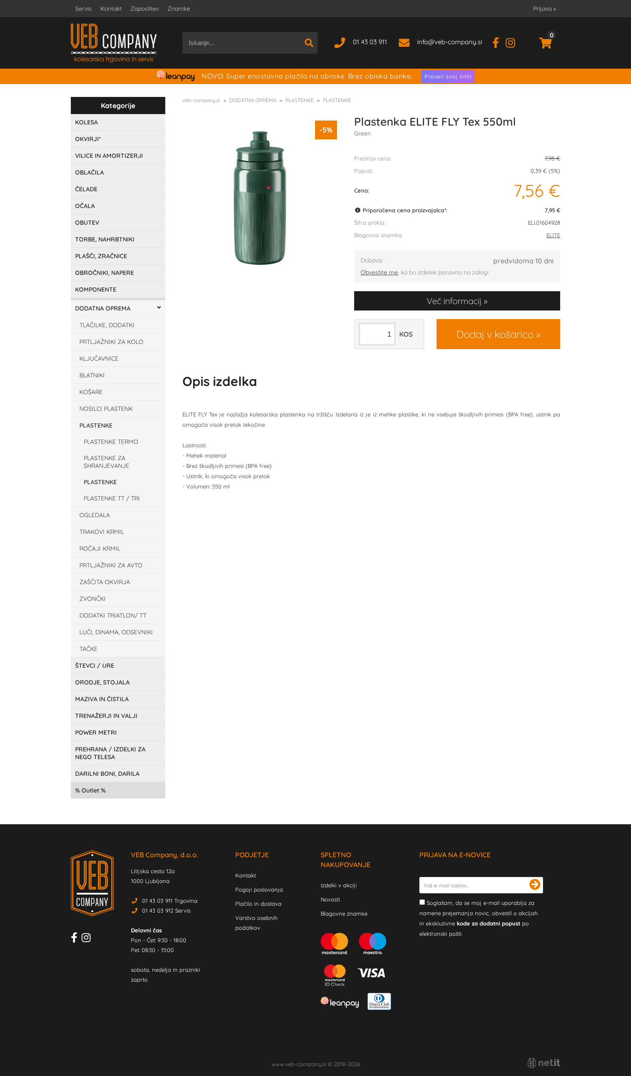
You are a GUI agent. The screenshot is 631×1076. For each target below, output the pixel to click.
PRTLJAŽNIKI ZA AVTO (111, 565)
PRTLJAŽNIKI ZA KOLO (111, 342)
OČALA (85, 206)
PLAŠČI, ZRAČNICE (101, 256)
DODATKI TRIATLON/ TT (112, 615)
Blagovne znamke (344, 913)
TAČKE (88, 649)
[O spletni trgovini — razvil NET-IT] (544, 1063)
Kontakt (111, 8)
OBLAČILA (89, 172)
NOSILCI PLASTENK (106, 409)
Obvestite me (379, 272)
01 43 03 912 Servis (166, 910)
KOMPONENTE (95, 289)
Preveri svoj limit (448, 76)
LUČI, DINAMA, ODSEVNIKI (116, 632)
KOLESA (86, 122)
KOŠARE (91, 392)
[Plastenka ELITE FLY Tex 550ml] (259, 198)
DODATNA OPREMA (102, 308)
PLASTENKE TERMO (111, 442)
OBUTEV (87, 222)
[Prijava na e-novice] (535, 885)
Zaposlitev (144, 8)
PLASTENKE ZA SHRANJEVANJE (106, 462)
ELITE (553, 235)
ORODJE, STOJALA (102, 682)
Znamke (178, 8)
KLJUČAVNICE (98, 358)
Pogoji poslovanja (259, 889)
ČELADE (86, 189)
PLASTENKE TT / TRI (112, 498)
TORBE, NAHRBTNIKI (104, 239)
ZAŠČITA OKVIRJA (104, 582)
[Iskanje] (309, 43)
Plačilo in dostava (258, 903)
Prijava (544, 8)
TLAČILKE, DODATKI (106, 325)
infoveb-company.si (449, 42)
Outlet (90, 790)
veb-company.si (201, 100)
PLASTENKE (95, 425)
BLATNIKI (92, 375)
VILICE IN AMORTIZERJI (109, 156)
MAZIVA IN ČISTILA (102, 699)
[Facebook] (499, 42)
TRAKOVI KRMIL (101, 532)
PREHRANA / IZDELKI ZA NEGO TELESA (110, 753)
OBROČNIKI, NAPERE (104, 273)
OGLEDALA (94, 515)
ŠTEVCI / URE (94, 665)
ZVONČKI (92, 599)
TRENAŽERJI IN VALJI (106, 716)
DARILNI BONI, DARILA (107, 774)
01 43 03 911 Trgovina (169, 900)
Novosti (330, 899)
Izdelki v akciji (339, 885)
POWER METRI (96, 732)
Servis (83, 8)
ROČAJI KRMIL (99, 548)
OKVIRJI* (88, 139)
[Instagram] (514, 42)
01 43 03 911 (370, 42)
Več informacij (454, 300)
